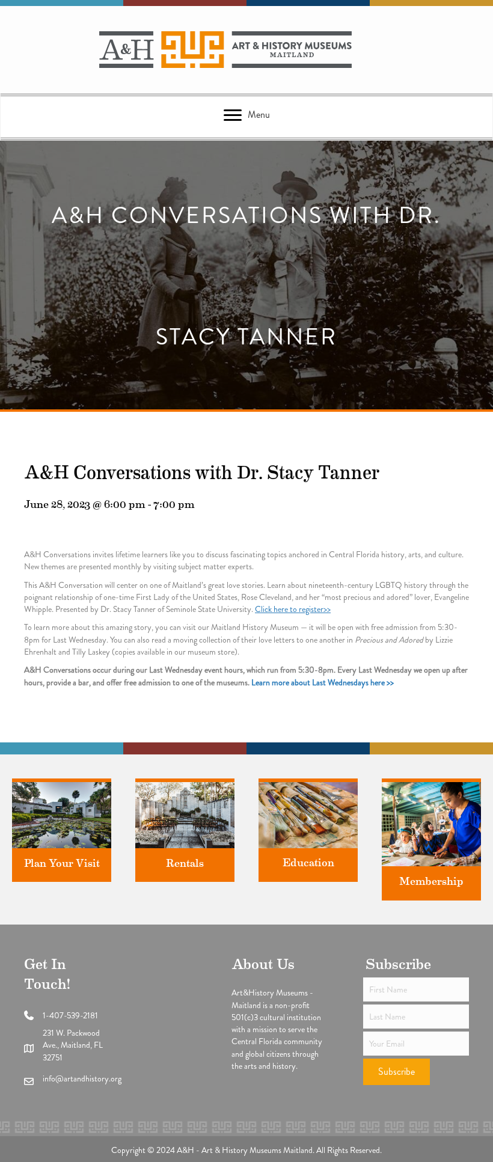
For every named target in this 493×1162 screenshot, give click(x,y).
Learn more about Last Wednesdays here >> (322, 682)
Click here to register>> (293, 609)
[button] (396, 1072)
